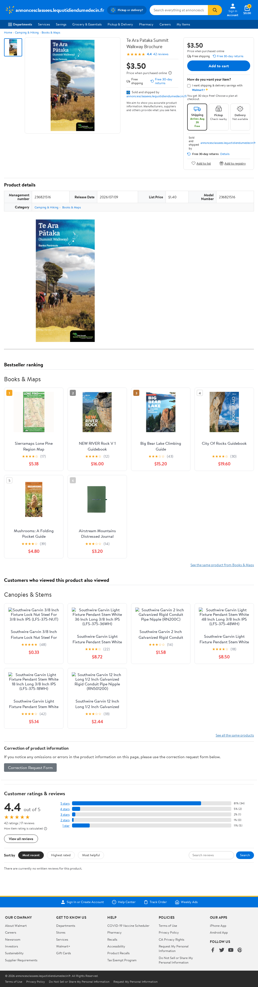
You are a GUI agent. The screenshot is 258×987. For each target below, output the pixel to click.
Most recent (31, 855)
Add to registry (235, 163)
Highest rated (61, 855)
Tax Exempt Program (122, 960)
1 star (66, 825)
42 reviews (160, 54)
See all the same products (235, 735)
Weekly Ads (189, 902)
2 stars (65, 820)
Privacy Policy (169, 932)
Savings (61, 24)
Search (245, 855)
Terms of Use (168, 925)
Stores (60, 932)
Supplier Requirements (21, 960)
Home (8, 32)
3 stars (65, 814)
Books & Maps (51, 32)
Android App (219, 932)
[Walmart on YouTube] (231, 950)
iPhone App (218, 925)
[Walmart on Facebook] (212, 950)
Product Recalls (118, 953)
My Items (183, 24)
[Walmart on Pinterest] (240, 950)
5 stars (65, 803)
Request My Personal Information (173, 948)
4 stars (65, 809)
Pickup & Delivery (120, 24)
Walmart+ (63, 946)
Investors (11, 946)
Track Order (158, 902)
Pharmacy (146, 24)
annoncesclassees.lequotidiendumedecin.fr (156, 96)
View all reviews (21, 838)
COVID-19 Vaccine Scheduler (128, 925)
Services (44, 24)
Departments (22, 24)
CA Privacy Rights (171, 939)
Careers (165, 24)
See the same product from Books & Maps (222, 564)
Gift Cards (63, 953)
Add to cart (219, 66)
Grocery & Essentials (87, 24)
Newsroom (12, 939)
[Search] (215, 10)
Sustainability (14, 953)
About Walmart (16, 925)
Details (225, 154)
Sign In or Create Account (85, 902)
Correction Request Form (30, 767)
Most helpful (91, 855)
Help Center (127, 902)
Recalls (112, 939)
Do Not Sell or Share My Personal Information (176, 960)
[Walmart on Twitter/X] (221, 950)
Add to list (204, 163)
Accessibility (116, 946)
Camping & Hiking (27, 32)
